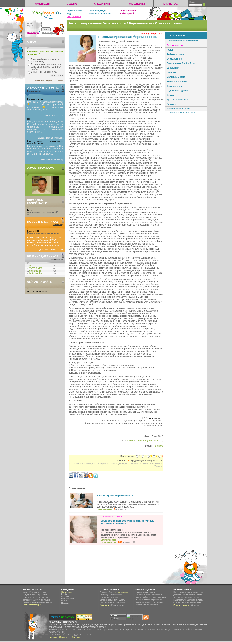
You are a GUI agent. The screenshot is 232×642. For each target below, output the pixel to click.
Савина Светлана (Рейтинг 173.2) (145, 440)
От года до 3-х (174, 59)
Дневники (42, 595)
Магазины (120, 602)
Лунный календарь (143, 602)
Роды (69, 13)
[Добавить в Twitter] (95, 477)
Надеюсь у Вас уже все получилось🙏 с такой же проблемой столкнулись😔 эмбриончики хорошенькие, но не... (45, 106)
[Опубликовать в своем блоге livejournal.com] (81, 477)
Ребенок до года (97, 10)
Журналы (190, 602)
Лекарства (104, 597)
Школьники (173, 68)
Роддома (104, 592)
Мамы (25, 592)
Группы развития (107, 602)
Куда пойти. (105, 605)
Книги (183, 602)
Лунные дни (158, 602)
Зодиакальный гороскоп (146, 592)
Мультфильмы (180, 600)
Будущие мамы (30, 595)
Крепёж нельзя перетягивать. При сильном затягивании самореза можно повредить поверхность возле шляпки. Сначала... (45, 150)
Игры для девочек (181, 605)
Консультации (121, 592)
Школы (122, 600)
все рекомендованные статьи (180, 112)
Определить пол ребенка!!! (147, 604)
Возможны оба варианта (44, 72)
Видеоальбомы (30, 602)
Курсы (111, 592)
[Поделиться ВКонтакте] (71, 477)
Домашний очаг (175, 86)
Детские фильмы (195, 600)
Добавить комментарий (51, 249)
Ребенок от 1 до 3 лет (100, 13)
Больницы (104, 595)
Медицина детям (176, 77)
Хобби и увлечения (177, 81)
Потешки (191, 595)
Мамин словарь (200, 592)
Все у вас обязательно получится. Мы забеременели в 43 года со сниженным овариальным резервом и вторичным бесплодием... (45, 126)
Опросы (65, 596)
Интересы (32, 597)
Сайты (198, 602)
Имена (138, 597)
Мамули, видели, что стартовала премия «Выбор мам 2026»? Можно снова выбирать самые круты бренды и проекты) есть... (44, 241)
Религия (171, 104)
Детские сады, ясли (109, 600)
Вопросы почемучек (182, 592)
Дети (25, 597)
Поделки (171, 72)
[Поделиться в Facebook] (76, 477)
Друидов (158, 594)
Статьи (176, 602)
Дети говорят (44, 597)
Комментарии (67, 598)
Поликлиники (116, 595)
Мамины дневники (37, 592)
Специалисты (117, 605)
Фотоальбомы (29, 600)
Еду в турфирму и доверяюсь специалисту (46, 60)
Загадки (199, 595)
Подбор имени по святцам (154, 597)
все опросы (59, 81)
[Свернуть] (63, 41)
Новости (65, 603)
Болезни (114, 597)
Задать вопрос (128, 10)
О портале (64, 637)
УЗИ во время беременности (115, 495)
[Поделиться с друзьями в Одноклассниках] (90, 477)
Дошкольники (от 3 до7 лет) (181, 63)
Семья (170, 95)
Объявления (196, 605)
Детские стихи (180, 595)
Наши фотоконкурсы (32, 605)
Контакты (77, 637)
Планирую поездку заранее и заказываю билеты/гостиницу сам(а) (46, 67)
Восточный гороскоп (144, 594)
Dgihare (159, 446)
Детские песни (180, 597)
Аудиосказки (193, 597)
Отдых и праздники (177, 90)
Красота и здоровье (177, 99)
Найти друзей (127, 13)
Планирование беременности (182, 40)
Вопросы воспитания (178, 108)
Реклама (53, 637)
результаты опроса (43, 81)
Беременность (74, 10)
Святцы (138, 599)
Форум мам (66, 592)
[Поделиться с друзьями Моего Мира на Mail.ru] (86, 477)
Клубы (64, 594)
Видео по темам (44, 602)
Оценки (64, 601)
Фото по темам (43, 600)
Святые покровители (152, 599)
